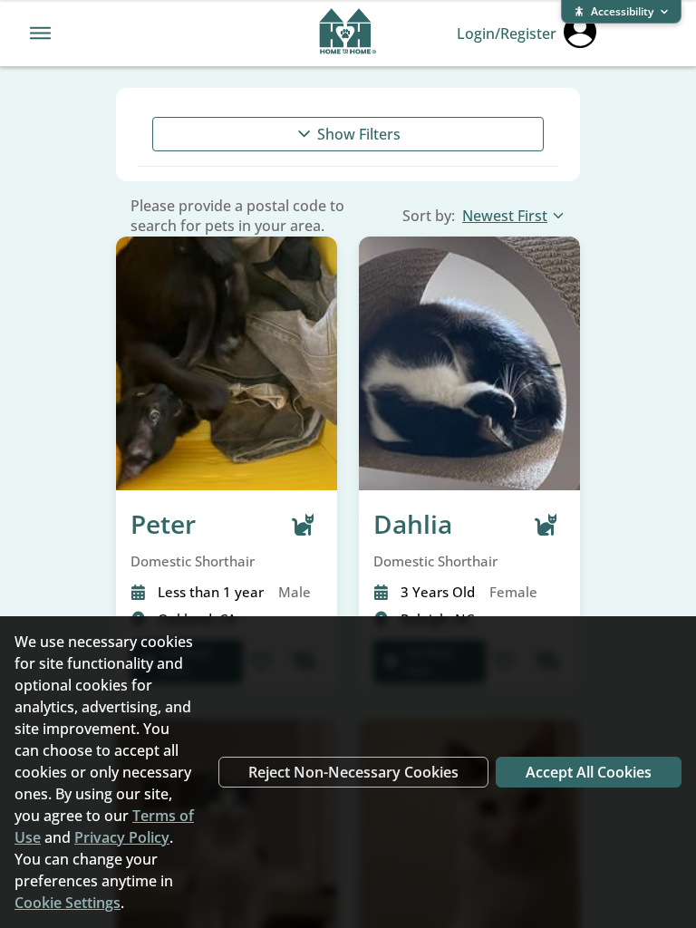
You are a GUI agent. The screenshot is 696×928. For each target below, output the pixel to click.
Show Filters (359, 134)
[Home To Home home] (347, 33)
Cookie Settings (67, 903)
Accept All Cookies (589, 772)
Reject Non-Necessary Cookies (353, 772)
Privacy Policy (121, 837)
